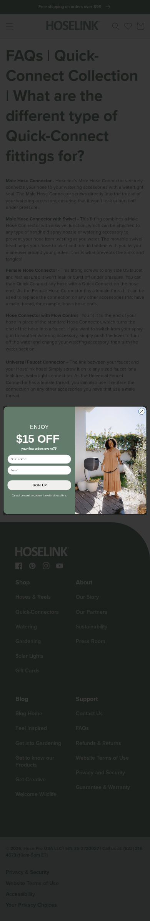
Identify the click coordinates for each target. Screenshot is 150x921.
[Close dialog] (141, 411)
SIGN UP (39, 485)
